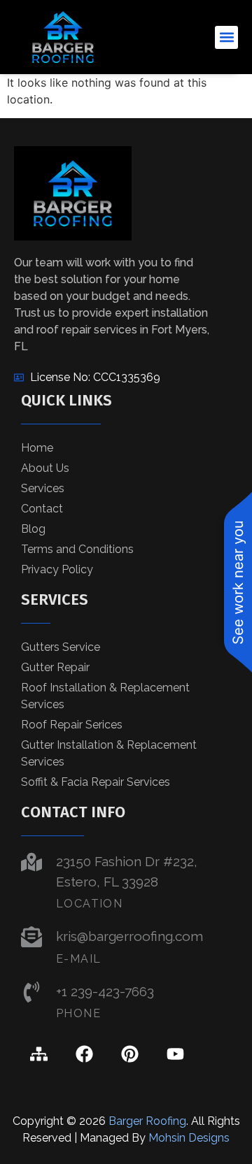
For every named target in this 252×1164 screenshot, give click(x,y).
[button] (226, 37)
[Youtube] (175, 1053)
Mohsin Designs (189, 1137)
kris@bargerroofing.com (129, 936)
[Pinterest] (129, 1053)
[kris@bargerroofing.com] (31, 936)
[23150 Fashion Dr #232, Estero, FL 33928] (31, 862)
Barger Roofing (147, 1121)
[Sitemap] (38, 1053)
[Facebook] (84, 1053)
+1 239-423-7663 (105, 991)
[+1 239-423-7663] (31, 992)
